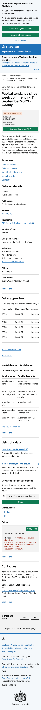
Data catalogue (15, 76)
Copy (20, 502)
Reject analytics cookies (20, 35)
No (36, 617)
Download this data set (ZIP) (15, 449)
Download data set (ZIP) (20, 129)
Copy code (32, 528)
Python (7, 512)
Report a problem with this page (20, 628)
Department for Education (13, 659)
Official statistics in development (18, 223)
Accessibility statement (12, 648)
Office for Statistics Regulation (16, 667)
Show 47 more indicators (13, 261)
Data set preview (9, 168)
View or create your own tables (16, 463)
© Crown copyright (20, 704)
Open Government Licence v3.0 (16, 678)
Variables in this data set (13, 172)
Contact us (6, 180)
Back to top (7, 288)
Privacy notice (16, 645)
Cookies (5, 645)
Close (36, 69)
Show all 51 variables (11, 426)
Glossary (28, 648)
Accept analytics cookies (20, 28)
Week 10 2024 (8, 213)
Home (4, 76)
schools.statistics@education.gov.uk (18, 590)
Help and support (9, 651)
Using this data (8, 176)
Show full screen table (11, 349)
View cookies (20, 40)
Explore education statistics (16, 51)
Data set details (9, 164)
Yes (26, 617)
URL (3, 496)
